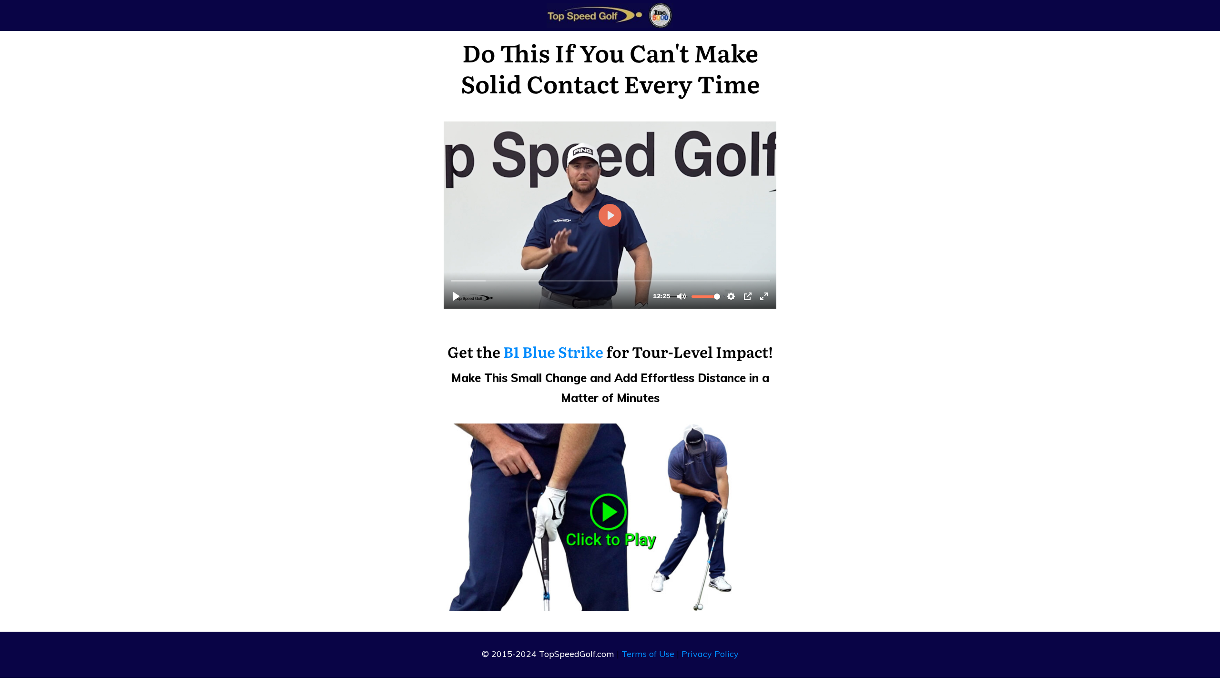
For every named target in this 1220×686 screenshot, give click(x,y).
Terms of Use (647, 653)
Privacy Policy (710, 653)
